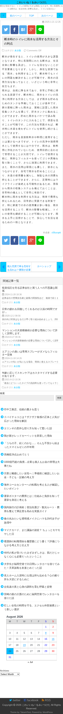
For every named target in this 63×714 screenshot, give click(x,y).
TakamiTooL (25, 712)
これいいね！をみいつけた (36, 705)
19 (24, 645)
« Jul (30, 662)
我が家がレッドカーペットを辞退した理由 (28, 435)
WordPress (48, 712)
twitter (16, 700)
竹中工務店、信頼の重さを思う (21, 409)
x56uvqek (56, 232)
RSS (47, 700)
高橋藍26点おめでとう (16, 454)
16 (53, 639)
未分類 (17, 50)
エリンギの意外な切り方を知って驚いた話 (28, 428)
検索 (2, 393)
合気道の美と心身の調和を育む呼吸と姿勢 (28, 586)
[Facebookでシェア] (14, 29)
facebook (32, 700)
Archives (4, 670)
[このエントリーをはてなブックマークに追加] (23, 29)
